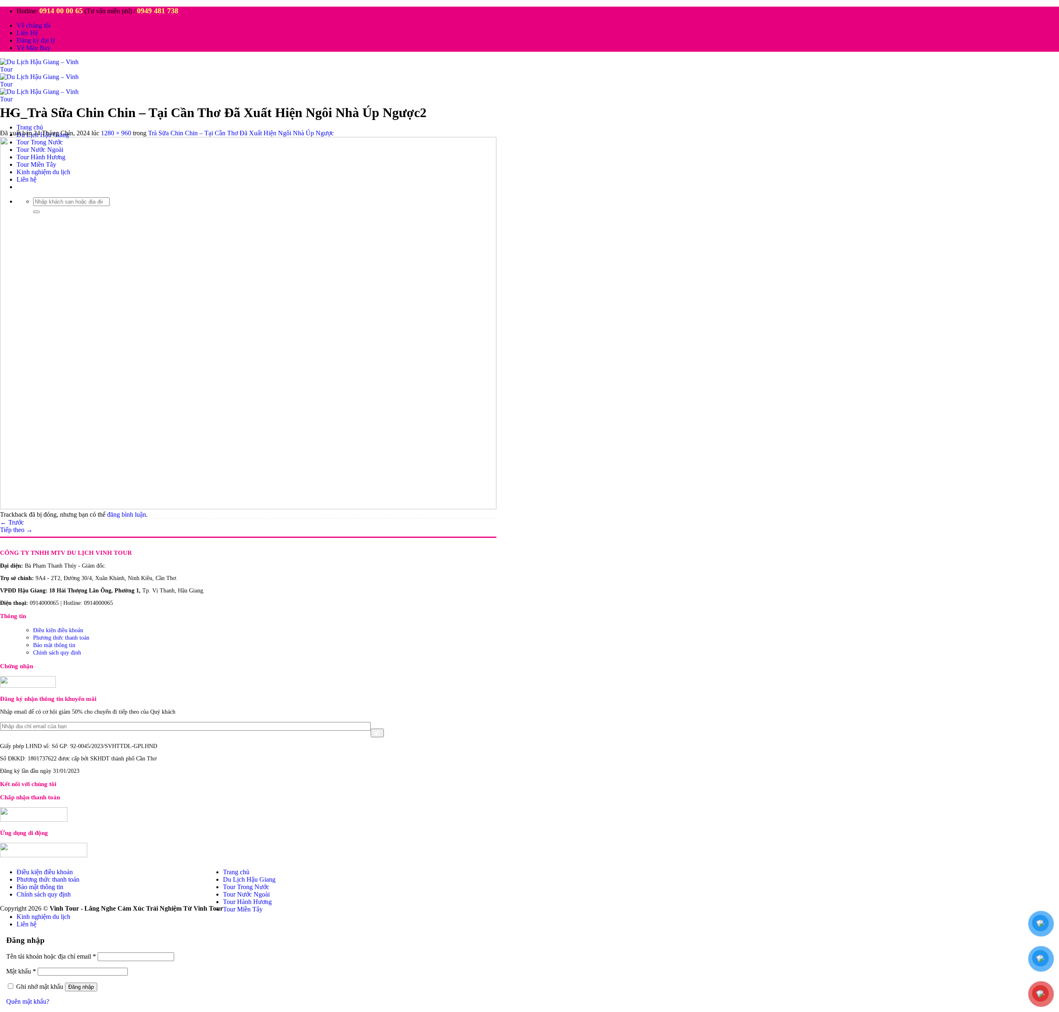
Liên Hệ (27, 32)
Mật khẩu (21, 971)
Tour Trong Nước (246, 886)
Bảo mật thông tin (54, 645)
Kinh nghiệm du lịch (43, 916)
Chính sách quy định (57, 653)
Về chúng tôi (33, 25)
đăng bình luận (126, 514)
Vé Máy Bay (33, 47)
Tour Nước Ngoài (246, 894)
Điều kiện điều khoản (58, 630)
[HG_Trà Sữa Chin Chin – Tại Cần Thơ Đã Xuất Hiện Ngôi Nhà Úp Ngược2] (248, 507)
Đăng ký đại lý (36, 40)
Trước (12, 522)
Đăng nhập (81, 987)
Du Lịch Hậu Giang (249, 879)
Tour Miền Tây (243, 909)
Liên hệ (26, 924)
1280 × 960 (116, 133)
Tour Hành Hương (247, 901)
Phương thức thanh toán (61, 638)
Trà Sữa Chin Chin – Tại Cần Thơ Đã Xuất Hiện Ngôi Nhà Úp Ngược (241, 133)
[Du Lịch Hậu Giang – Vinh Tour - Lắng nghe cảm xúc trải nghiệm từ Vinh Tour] (45, 84)
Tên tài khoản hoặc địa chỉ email (51, 956)
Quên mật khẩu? (27, 1001)
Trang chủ (30, 127)
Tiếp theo (16, 529)
